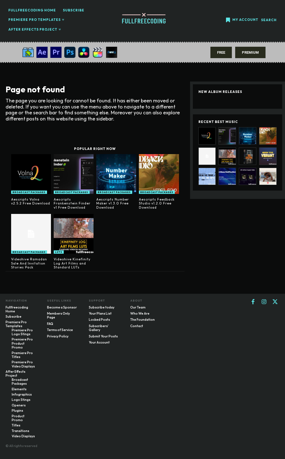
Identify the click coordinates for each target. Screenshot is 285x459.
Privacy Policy (57, 336)
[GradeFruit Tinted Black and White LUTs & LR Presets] (247, 156)
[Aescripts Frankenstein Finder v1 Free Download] (74, 174)
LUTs (58, 252)
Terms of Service (60, 330)
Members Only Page (58, 315)
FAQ (50, 324)
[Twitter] (275, 302)
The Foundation (142, 319)
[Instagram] (264, 302)
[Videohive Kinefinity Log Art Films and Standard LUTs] (74, 234)
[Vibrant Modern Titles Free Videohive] (267, 156)
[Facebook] (253, 302)
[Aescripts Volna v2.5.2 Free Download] (31, 174)
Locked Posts (99, 319)
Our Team (138, 307)
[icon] (227, 20)
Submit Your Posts (103, 336)
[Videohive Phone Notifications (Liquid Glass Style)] (227, 176)
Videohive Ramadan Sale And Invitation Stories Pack (29, 263)
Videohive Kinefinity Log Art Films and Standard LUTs (72, 263)
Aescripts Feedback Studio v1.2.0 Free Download (157, 203)
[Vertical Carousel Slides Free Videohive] (247, 176)
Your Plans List (100, 313)
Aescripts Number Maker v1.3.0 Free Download (112, 203)
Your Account (99, 342)
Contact (136, 326)
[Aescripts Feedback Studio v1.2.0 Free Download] (159, 174)
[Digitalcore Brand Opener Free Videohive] (267, 176)
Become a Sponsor (62, 307)
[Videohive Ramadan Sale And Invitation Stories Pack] (31, 234)
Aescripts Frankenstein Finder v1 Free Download (72, 203)
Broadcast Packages (29, 192)
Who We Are (139, 313)
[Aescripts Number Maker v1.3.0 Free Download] (116, 174)
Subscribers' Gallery (99, 328)
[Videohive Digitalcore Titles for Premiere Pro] (207, 176)
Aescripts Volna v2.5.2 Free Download (30, 201)
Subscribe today (101, 307)
